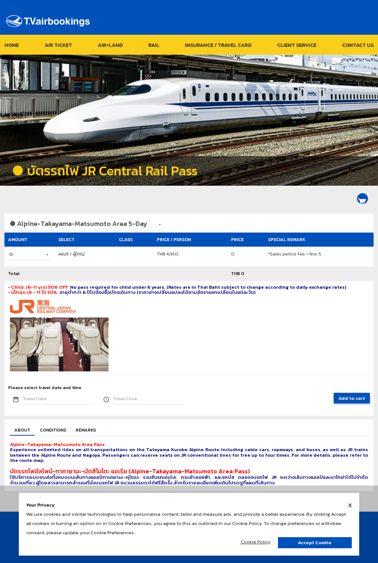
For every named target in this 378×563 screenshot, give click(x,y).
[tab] (22, 430)
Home (11, 45)
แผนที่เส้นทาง (260, 482)
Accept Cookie (314, 542)
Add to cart (352, 398)
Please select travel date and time (44, 387)
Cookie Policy (256, 541)
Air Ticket (58, 45)
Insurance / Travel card (218, 45)
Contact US (358, 45)
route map (31, 460)
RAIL (153, 45)
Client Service (296, 45)
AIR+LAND (110, 45)
